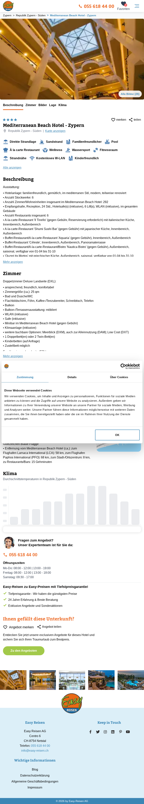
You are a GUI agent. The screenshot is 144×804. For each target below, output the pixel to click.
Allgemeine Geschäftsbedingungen (34, 781)
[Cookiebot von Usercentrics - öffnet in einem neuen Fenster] (123, 366)
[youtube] (128, 732)
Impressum (35, 787)
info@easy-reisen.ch (35, 750)
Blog (35, 769)
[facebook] (90, 732)
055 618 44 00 (99, 6)
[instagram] (105, 732)
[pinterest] (120, 732)
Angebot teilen (51, 626)
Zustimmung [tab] (25, 377)
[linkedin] (113, 732)
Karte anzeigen (55, 130)
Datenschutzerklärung (35, 775)
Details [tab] (72, 377)
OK (117, 435)
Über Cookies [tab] (119, 377)
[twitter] (98, 732)
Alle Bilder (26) (130, 93)
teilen (137, 119)
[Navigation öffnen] (137, 6)
